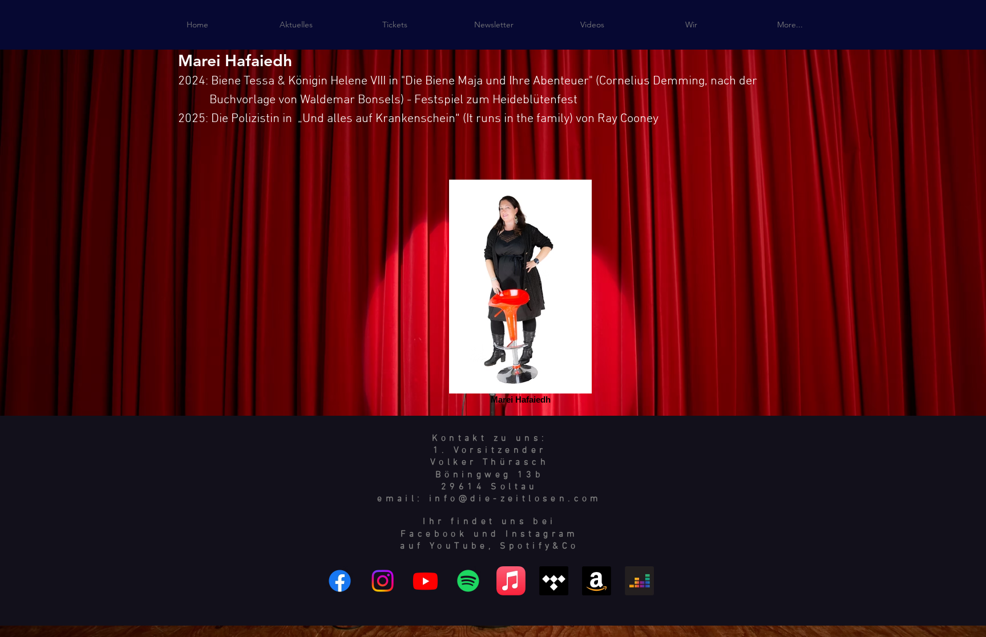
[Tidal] (553, 580)
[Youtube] (425, 580)
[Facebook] (339, 580)
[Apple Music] (511, 580)
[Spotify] (468, 580)
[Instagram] (382, 580)
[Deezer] (639, 580)
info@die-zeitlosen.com (515, 499)
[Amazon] (596, 580)
